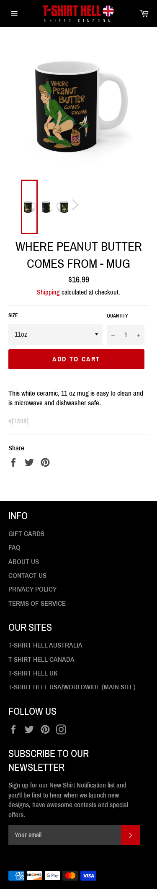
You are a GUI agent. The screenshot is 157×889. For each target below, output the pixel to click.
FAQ (14, 547)
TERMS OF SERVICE (37, 603)
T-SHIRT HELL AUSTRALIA (45, 645)
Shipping (48, 292)
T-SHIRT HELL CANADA (41, 659)
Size (13, 315)
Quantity (117, 316)
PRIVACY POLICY (32, 589)
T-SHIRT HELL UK (33, 673)
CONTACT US (27, 575)
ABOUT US (23, 562)
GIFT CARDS (26, 534)
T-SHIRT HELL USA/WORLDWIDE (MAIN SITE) (72, 687)
